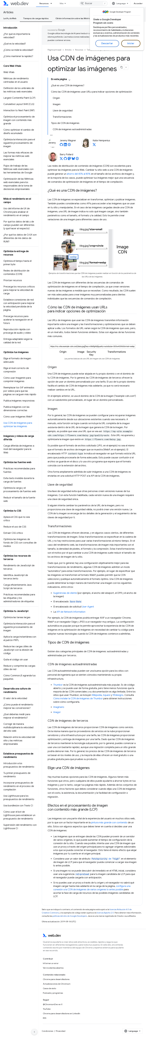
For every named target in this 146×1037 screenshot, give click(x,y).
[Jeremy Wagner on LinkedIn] (65, 145)
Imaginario (58, 707)
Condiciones (47, 1031)
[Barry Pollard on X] (61, 159)
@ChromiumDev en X (52, 1004)
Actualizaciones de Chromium (56, 984)
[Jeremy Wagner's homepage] (69, 145)
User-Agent (88, 606)
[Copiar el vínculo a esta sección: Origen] (59, 367)
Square (106, 695)
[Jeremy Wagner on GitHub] (61, 145)
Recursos (44, 3)
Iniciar (130, 43)
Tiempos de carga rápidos (36, 18)
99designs (118, 695)
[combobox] (93, 3)
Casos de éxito (49, 988)
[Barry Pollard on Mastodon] (69, 159)
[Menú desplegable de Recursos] (52, 3)
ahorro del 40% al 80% (79, 174)
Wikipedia (97, 695)
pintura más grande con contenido (109, 822)
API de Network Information (70, 611)
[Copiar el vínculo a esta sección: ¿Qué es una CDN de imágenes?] (99, 190)
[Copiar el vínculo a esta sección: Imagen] (60, 409)
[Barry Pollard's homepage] (77, 159)
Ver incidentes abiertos (53, 968)
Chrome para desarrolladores (56, 979)
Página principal (54, 50)
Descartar (107, 43)
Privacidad (60, 1031)
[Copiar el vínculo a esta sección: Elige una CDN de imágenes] (92, 768)
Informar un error (50, 963)
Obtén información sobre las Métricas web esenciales (81, 18)
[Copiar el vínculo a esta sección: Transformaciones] (74, 526)
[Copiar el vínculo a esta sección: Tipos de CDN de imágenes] (92, 642)
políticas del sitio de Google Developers (70, 916)
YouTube (46, 1009)
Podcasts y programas (53, 993)
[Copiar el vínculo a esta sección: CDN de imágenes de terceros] (90, 721)
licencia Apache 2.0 (105, 913)
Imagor (57, 712)
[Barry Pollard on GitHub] (65, 159)
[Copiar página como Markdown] (121, 67)
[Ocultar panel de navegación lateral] (34, 1032)
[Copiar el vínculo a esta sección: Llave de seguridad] (75, 485)
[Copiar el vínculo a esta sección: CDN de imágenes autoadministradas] (99, 664)
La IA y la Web (9, 18)
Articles (8, 12)
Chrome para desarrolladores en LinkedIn (61, 1013)
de (106, 858)
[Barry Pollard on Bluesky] (73, 159)
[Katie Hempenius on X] (94, 145)
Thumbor (58, 684)
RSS (44, 1018)
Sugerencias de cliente (65, 593)
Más (61, 3)
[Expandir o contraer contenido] (69, 80)
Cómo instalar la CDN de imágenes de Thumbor (78, 698)
